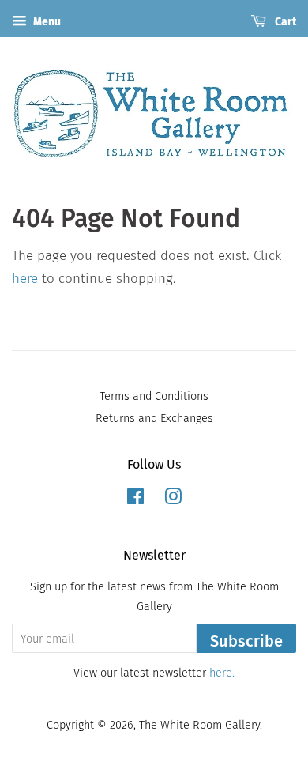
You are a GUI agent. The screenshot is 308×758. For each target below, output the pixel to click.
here (25, 278)
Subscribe (246, 641)
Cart (284, 21)
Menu (46, 21)
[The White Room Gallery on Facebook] (135, 499)
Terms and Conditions (154, 396)
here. (222, 673)
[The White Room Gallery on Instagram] (173, 499)
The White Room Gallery (199, 725)
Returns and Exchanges (154, 418)
